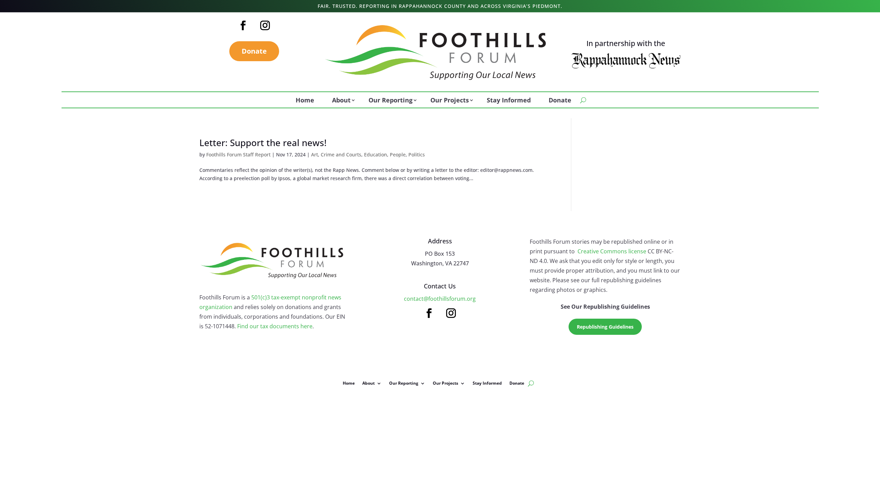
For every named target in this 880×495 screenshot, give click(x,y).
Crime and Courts (341, 154)
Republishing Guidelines (605, 326)
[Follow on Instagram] (265, 25)
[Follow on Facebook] (243, 25)
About (341, 101)
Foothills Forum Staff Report (238, 154)
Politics (416, 154)
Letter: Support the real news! (263, 142)
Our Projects (449, 101)
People (398, 154)
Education (375, 154)
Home (305, 101)
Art (314, 154)
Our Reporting (390, 101)
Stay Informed (509, 101)
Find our (248, 326)
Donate (254, 51)
